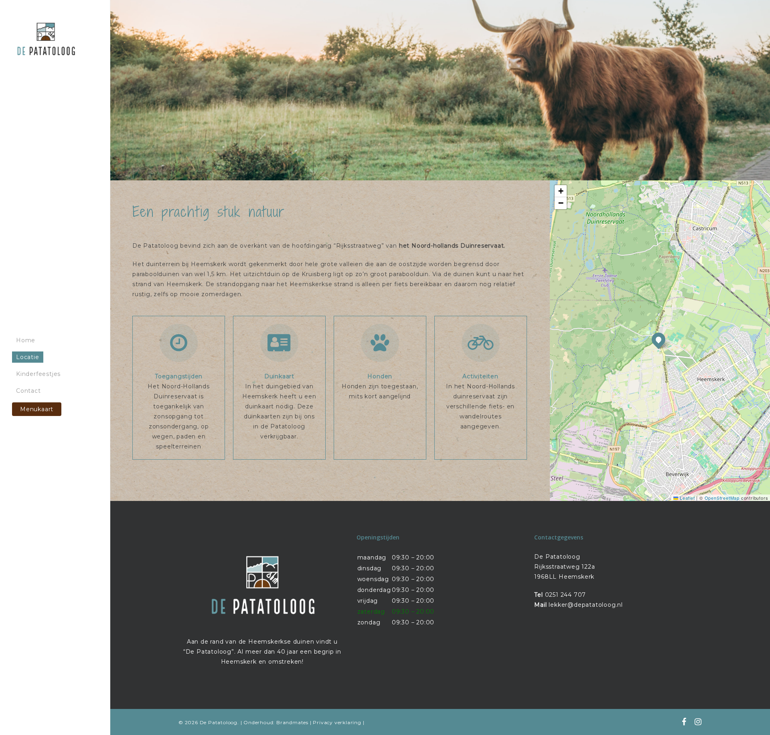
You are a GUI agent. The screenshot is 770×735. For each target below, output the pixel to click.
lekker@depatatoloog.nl (586, 604)
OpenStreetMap (722, 498)
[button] (658, 339)
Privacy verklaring (337, 722)
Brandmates (292, 722)
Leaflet (686, 498)
